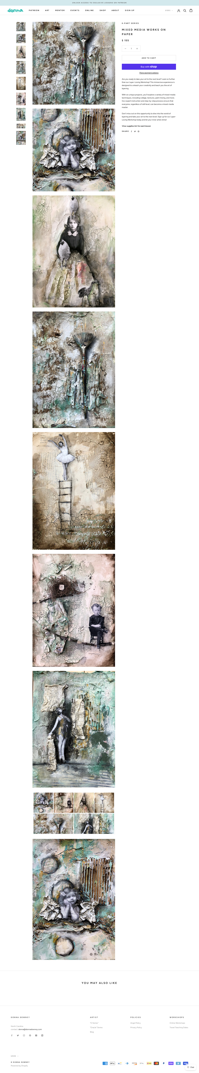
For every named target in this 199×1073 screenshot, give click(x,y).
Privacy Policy (136, 1027)
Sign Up (129, 10)
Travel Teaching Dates (179, 1027)
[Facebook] (131, 131)
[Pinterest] (138, 131)
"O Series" (94, 1023)
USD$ (168, 10)
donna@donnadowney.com (30, 1029)
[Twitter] (135, 131)
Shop (103, 10)
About (115, 10)
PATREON (34, 10)
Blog (92, 1032)
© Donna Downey (20, 1062)
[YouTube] (36, 1035)
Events (75, 10)
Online (89, 10)
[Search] (184, 10)
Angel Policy (135, 1023)
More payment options (149, 73)
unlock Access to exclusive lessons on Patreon (99, 3)
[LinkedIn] (42, 1035)
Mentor (60, 10)
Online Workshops (177, 1023)
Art (47, 10)
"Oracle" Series (96, 1027)
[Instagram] (24, 1035)
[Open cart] (191, 10)
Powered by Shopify (19, 1066)
